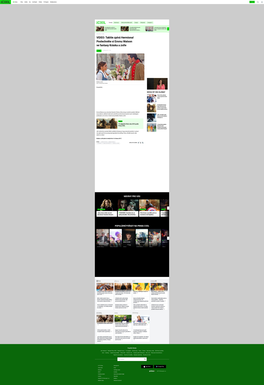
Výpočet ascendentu (118, 354)
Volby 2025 (122, 352)
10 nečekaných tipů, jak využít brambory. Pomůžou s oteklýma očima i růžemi (140, 332)
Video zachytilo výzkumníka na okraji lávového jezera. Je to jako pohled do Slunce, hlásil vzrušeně (140, 306)
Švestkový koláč (147, 354)
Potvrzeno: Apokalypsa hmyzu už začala (140, 292)
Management (116, 365)
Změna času (135, 350)
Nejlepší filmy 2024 (112, 350)
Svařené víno (129, 352)
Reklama (99, 369)
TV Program (45, 2)
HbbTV (99, 371)
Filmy (21, 2)
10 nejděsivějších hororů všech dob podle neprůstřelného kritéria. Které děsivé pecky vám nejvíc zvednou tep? (134, 30)
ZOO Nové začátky (159, 350)
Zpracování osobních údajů (119, 374)
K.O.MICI (151, 242)
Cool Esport (34, 2)
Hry (30, 2)
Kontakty (115, 371)
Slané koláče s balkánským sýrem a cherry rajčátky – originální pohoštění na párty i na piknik (159, 300)
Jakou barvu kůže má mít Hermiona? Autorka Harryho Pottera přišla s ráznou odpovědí (105, 214)
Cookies (99, 376)
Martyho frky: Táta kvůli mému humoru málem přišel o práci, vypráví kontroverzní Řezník (121, 325)
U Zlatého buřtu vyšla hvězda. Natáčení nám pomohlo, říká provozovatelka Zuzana (121, 300)
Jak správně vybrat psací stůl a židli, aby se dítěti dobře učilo (140, 324)
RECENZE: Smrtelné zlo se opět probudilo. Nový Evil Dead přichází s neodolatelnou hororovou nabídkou (127, 214)
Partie (140, 350)
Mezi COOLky (100, 242)
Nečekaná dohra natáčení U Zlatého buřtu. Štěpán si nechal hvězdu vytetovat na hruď (122, 306)
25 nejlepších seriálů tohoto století (104, 323)
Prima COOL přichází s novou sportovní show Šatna (162, 97)
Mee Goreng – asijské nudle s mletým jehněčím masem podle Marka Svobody (158, 293)
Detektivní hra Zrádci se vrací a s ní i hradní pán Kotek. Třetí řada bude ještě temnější (122, 293)
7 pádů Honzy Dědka (114, 352)
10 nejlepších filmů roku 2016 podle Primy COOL (128, 125)
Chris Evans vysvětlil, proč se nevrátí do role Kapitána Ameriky (148, 214)
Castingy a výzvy (117, 369)
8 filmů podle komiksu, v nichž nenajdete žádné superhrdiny (103, 331)
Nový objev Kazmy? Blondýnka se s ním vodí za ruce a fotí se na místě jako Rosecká (122, 338)
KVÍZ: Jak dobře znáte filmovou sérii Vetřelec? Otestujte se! (162, 116)
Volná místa (100, 367)
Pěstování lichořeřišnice (156, 352)
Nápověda (116, 376)
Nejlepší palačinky (138, 354)
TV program (128, 350)
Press (115, 367)
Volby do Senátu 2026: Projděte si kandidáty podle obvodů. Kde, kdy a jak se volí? (105, 293)
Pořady (40, 2)
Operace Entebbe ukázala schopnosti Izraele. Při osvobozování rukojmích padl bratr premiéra (140, 300)
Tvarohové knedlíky (128, 354)
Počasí (144, 350)
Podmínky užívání (101, 374)
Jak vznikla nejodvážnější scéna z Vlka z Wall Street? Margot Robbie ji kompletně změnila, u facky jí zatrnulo (104, 339)
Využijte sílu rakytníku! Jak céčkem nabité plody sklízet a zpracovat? (141, 337)
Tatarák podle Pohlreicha (139, 352)
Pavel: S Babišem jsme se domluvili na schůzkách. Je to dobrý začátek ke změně (105, 306)
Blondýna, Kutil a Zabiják (140, 242)
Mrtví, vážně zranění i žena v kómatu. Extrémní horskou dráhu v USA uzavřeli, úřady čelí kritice (104, 300)
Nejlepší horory (121, 350)
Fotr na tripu (113, 242)
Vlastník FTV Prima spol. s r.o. (103, 378)
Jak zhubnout (104, 350)
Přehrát (100, 240)
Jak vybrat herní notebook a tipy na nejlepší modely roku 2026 (160, 29)
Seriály (26, 2)
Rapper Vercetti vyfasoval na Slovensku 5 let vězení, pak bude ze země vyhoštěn (123, 332)
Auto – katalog (105, 352)
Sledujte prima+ (53, 2)
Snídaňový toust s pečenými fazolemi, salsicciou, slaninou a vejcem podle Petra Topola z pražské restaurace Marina (158, 307)
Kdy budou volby (150, 350)
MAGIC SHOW (126, 242)
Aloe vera (148, 352)
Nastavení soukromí (117, 380)
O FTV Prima (100, 365)
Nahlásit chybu (101, 380)
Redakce (115, 378)
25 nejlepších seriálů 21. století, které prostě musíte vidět (110, 29)
